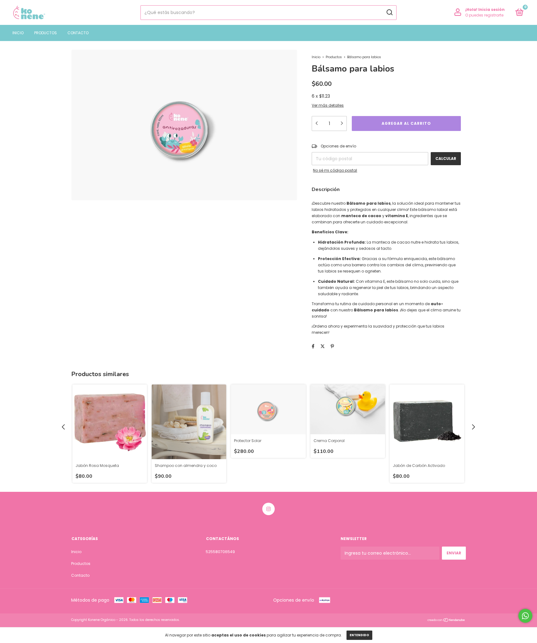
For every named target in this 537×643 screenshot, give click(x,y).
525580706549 (220, 551)
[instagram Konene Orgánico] (268, 509)
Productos (45, 32)
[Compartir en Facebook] (313, 346)
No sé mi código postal (335, 170)
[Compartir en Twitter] (322, 346)
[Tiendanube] (446, 620)
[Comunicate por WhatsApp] (525, 616)
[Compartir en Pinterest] (332, 346)
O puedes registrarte (484, 15)
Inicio (18, 32)
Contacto (78, 32)
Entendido (359, 635)
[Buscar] (389, 12)
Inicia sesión (491, 9)
